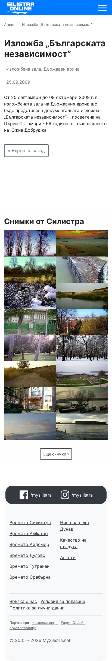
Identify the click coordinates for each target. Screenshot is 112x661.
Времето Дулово (27, 555)
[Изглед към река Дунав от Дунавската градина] (82, 374)
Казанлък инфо (45, 623)
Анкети (68, 557)
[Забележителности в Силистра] (30, 269)
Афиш (9, 24)
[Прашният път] (30, 374)
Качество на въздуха (73, 543)
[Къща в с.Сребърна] (30, 322)
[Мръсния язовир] (82, 296)
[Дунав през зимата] (82, 243)
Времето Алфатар (29, 533)
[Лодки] (82, 400)
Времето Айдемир (29, 544)
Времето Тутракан (29, 566)
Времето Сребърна (30, 577)
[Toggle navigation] (102, 8)
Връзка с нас (23, 601)
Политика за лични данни (37, 608)
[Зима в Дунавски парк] (30, 296)
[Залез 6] (30, 426)
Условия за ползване (63, 601)
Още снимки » (56, 454)
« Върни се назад (26, 150)
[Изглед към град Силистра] (82, 322)
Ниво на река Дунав (74, 526)
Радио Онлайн (73, 623)
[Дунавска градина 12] (30, 348)
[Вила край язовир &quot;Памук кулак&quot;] (30, 400)
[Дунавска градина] (30, 243)
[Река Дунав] (82, 426)
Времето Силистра (30, 522)
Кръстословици (23, 628)
